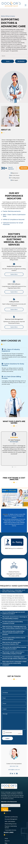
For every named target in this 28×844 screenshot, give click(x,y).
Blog (6, 843)
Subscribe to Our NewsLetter (9, 801)
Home (6, 838)
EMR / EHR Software (10, 821)
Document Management (11, 819)
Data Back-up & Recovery (11, 817)
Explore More (14, 274)
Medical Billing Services (11, 824)
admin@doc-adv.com (14, 769)
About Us (7, 841)
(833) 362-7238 (14, 766)
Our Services (21, 61)
